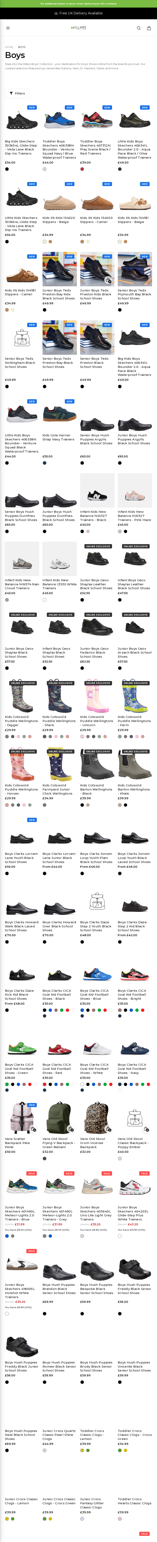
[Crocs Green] (88, 1450)
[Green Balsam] (45, 1158)
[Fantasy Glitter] (82, 1519)
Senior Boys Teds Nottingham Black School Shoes (20, 363)
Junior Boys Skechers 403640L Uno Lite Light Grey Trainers (96, 1213)
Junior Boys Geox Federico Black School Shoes (94, 653)
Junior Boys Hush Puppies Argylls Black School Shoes (134, 439)
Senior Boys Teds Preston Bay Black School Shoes (58, 363)
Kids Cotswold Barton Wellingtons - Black (96, 789)
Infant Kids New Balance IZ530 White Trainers (60, 584)
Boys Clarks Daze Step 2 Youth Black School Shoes (95, 926)
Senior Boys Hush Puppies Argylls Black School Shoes (96, 439)
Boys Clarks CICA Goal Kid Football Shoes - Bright (132, 995)
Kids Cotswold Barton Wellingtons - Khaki (134, 789)
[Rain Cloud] (7, 600)
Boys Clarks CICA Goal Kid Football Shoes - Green (19, 1069)
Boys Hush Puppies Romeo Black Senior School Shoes (59, 1366)
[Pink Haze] (88, 531)
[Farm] (24, 737)
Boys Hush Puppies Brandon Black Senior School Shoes (59, 1289)
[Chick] (45, 805)
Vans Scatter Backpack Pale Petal (17, 1143)
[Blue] (50, 1010)
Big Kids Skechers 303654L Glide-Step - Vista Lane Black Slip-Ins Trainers (21, 147)
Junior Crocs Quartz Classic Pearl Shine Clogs (59, 1435)
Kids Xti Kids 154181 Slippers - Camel (20, 292)
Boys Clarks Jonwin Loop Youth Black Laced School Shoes (134, 858)
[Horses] (30, 737)
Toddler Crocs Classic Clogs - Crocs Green (135, 1435)
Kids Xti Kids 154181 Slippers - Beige (133, 220)
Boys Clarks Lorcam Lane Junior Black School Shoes (59, 858)
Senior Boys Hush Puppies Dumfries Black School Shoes (21, 516)
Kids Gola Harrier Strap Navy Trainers (59, 437)
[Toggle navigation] (8, 28)
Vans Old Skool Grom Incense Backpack (92, 1143)
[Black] (7, 169)
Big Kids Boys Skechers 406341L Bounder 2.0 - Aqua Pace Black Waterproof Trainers (134, 367)
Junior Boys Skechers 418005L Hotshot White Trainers (20, 1291)
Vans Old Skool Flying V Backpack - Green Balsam (59, 1143)
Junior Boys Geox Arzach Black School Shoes (135, 653)
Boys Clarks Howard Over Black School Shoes (59, 926)
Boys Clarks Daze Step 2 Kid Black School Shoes (132, 926)
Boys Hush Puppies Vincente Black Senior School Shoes (134, 1366)
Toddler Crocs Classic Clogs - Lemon (92, 1435)
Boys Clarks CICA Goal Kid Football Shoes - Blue (94, 995)
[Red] (67, 1010)
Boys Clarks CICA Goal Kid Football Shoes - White (94, 1069)
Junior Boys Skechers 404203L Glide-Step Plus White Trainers (133, 1213)
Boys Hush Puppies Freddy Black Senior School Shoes (134, 1289)
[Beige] (45, 241)
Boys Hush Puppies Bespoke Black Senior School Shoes (96, 1289)
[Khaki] (88, 805)
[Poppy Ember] (120, 1158)
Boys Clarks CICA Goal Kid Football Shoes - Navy (132, 1069)
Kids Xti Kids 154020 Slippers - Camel (96, 220)
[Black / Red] (82, 169)
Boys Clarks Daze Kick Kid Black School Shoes (19, 995)
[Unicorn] (18, 737)
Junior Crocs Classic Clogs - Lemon (21, 1501)
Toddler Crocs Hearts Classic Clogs (134, 1501)
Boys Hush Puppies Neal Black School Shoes (21, 1435)
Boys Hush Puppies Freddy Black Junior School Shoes (22, 1366)
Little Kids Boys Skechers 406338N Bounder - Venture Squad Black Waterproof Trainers (22, 443)
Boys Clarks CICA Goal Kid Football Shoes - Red (57, 1069)
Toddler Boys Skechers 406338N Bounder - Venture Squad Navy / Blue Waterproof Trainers (59, 149)
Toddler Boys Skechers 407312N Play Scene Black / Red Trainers (95, 147)
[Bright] (56, 1010)
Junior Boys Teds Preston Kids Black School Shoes (95, 294)
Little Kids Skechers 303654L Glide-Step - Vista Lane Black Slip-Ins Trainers (21, 224)
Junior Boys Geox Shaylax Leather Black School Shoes (96, 584)
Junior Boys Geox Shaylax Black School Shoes (19, 653)
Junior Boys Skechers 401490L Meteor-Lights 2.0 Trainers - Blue (20, 1213)
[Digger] (7, 737)
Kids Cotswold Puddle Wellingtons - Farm (134, 721)
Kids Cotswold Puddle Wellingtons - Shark (59, 721)
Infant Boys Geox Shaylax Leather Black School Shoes (134, 584)
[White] (45, 600)
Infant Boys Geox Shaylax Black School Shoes (56, 653)
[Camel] (50, 241)
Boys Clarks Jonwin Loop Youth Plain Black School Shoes (96, 858)
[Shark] (13, 737)
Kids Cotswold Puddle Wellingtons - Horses (21, 789)
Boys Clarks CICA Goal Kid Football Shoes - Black (57, 995)
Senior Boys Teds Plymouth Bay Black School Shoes (134, 294)
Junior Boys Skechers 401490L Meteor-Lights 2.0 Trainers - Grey (58, 1213)
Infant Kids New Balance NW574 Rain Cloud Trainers (22, 584)
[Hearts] (120, 1519)
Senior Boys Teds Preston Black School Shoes (94, 363)
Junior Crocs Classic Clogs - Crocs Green (59, 1501)
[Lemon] (82, 1450)
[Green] (62, 1010)
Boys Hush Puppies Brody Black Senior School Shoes (96, 1366)
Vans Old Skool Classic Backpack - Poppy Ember (133, 1143)
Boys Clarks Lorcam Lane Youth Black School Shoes (21, 858)
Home (9, 47)
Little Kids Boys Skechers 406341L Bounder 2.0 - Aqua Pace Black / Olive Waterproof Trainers (134, 149)
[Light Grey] (82, 1236)
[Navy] (45, 463)
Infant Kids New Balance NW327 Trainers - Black (93, 516)
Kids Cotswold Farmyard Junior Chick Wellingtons (57, 789)
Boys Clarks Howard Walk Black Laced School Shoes (22, 926)
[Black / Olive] (120, 169)
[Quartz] (45, 1450)
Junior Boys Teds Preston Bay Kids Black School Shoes (59, 294)
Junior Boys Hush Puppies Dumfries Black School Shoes (59, 516)
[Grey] (13, 1236)
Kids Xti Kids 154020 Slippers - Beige (59, 220)
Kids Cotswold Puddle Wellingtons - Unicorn (96, 721)
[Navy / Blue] (45, 169)
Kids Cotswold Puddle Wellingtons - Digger (21, 721)
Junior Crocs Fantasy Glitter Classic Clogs (92, 1503)
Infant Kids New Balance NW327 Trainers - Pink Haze (134, 516)
